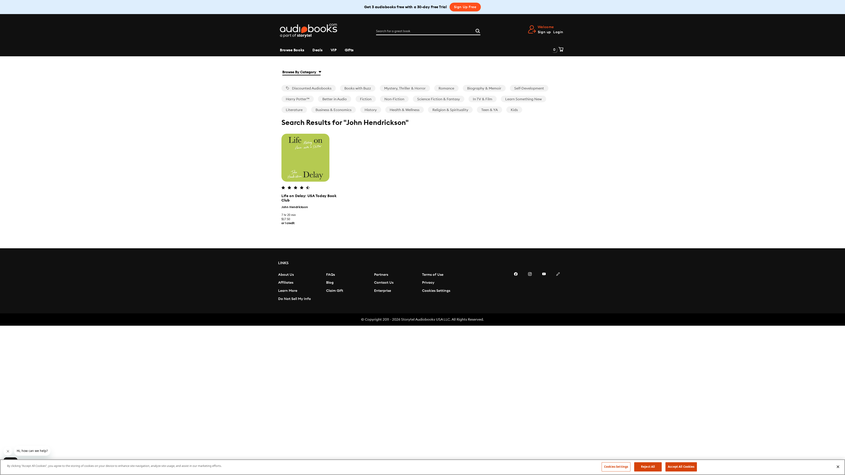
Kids (514, 110)
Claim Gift (334, 290)
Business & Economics (333, 110)
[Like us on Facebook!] (516, 287)
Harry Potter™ (297, 99)
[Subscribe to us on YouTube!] (544, 287)
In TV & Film (482, 99)
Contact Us (383, 282)
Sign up (544, 32)
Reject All (648, 467)
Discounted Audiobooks (311, 88)
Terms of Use (432, 274)
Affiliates (285, 282)
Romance (446, 88)
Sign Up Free (465, 7)
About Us (286, 274)
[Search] (478, 30)
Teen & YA (489, 110)
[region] (422, 467)
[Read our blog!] (558, 287)
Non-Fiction (394, 99)
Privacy (428, 282)
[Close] (838, 466)
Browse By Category (299, 72)
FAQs (330, 274)
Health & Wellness (404, 110)
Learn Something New (523, 99)
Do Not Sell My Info (294, 299)
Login (558, 32)
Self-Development (529, 88)
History (371, 110)
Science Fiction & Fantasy (438, 99)
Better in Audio (334, 99)
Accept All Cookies (681, 467)
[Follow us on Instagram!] (530, 287)
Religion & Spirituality (450, 110)
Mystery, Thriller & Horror (405, 88)
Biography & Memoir (484, 88)
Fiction (365, 99)
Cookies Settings (436, 290)
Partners (381, 274)
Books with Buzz (357, 88)
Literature (294, 110)
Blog (330, 282)
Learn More (287, 290)
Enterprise (382, 290)
